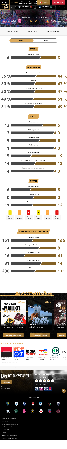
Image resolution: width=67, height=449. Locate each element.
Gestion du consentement (9, 435)
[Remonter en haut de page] (64, 391)
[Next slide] (64, 7)
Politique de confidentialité (10, 424)
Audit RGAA (5, 430)
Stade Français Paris (9, 21)
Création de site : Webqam (9, 438)
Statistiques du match (53, 31)
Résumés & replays (12, 31)
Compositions (32, 31)
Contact (4, 433)
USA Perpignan (56, 21)
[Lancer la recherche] (32, 2)
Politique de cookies (8, 427)
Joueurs (45, 40)
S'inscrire (7, 382)
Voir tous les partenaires (9, 362)
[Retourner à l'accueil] (5, 6)
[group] (25, 7)
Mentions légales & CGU (9, 418)
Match (21, 40)
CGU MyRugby (6, 421)
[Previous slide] (59, 7)
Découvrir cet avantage (13, 335)
